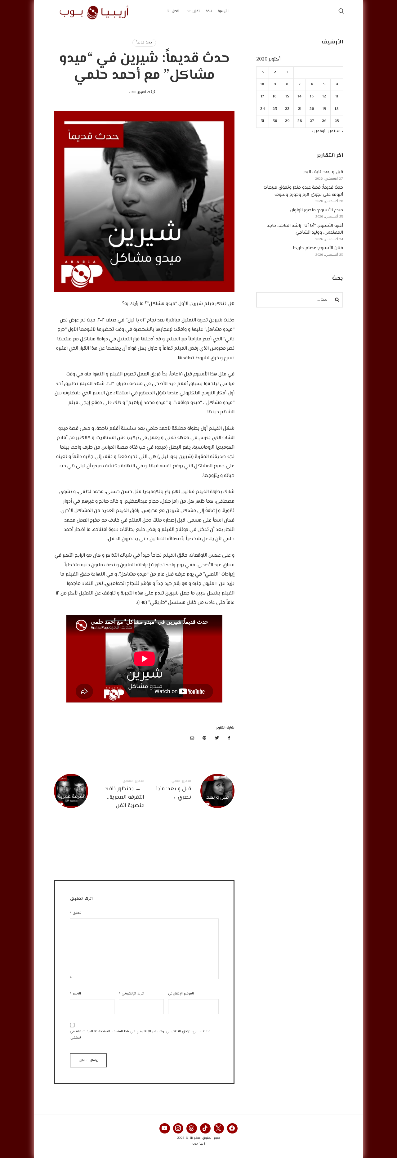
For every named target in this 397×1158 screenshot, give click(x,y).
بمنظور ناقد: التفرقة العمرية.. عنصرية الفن (99, 794)
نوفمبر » (318, 131)
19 (324, 109)
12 (324, 97)
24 (262, 109)
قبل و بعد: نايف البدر (323, 172)
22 (287, 109)
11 (337, 97)
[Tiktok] (205, 1128)
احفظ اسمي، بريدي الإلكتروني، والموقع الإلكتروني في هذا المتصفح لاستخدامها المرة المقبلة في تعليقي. (140, 1035)
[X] (219, 1128)
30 (275, 121)
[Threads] (191, 1128)
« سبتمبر (335, 131)
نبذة (209, 11)
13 (312, 97)
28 (299, 121)
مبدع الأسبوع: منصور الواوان (316, 210)
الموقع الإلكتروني (181, 993)
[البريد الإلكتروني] (192, 738)
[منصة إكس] (216, 738)
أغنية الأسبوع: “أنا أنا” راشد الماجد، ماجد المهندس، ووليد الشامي (305, 229)
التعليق (76, 913)
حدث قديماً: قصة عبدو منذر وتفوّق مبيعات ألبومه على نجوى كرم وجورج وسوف (303, 191)
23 (275, 109)
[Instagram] (178, 1128)
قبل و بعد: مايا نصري (189, 791)
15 (287, 97)
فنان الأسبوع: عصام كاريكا (318, 248)
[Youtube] (165, 1128)
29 (287, 121)
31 (262, 121)
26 (324, 121)
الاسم (75, 993)
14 (299, 97)
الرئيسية (224, 11)
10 (263, 85)
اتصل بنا (173, 11)
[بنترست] (204, 738)
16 (275, 97)
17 (262, 97)
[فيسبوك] (229, 738)
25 (337, 121)
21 (299, 109)
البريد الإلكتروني (131, 993)
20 (312, 109)
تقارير (196, 11)
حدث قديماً (144, 42)
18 (337, 109)
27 (312, 121)
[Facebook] (232, 1128)
